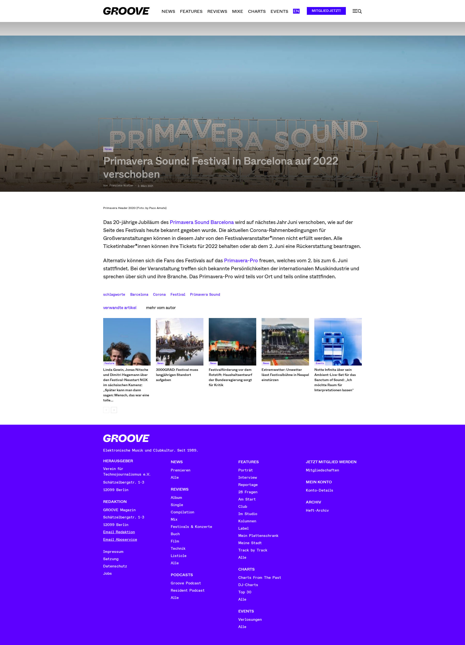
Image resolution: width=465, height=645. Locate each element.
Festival (177, 294)
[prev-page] (106, 410)
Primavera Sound (205, 294)
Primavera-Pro (241, 260)
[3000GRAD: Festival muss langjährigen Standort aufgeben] (179, 342)
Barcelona (139, 294)
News (108, 149)
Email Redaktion (119, 532)
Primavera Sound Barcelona (202, 222)
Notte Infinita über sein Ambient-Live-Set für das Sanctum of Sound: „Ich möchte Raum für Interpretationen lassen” (335, 379)
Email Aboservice (120, 539)
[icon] (357, 11)
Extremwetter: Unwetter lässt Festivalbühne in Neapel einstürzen (285, 374)
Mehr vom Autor (161, 308)
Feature (109, 363)
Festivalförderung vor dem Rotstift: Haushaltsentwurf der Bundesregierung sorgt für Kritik (230, 377)
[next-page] (114, 410)
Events (320, 363)
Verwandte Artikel (119, 308)
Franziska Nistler (121, 185)
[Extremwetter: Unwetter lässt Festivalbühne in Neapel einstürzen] (285, 342)
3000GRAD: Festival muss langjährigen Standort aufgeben (177, 374)
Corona (159, 294)
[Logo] (126, 11)
